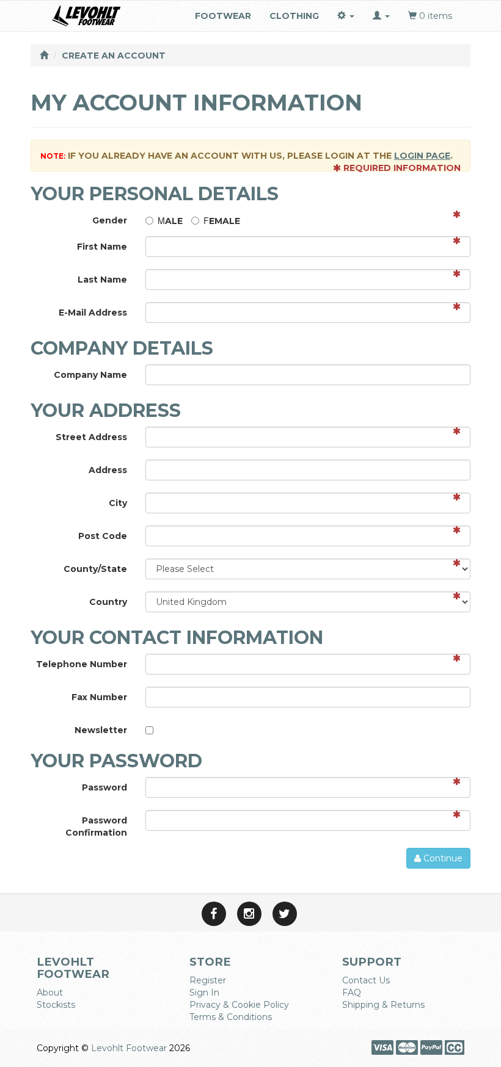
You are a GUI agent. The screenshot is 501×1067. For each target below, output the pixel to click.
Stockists (56, 1004)
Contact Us (366, 980)
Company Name (90, 374)
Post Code (102, 535)
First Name (102, 246)
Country (108, 601)
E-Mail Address (93, 312)
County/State (95, 568)
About (50, 992)
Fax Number (99, 697)
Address (108, 470)
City (118, 502)
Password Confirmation (96, 826)
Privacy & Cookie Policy (239, 1004)
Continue (442, 858)
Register (207, 980)
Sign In (204, 992)
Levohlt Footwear (129, 1048)
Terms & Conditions (230, 1016)
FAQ (351, 992)
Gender (109, 220)
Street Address (91, 437)
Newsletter (101, 730)
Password (104, 787)
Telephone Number (81, 664)
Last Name (102, 279)
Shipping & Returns (383, 1004)
